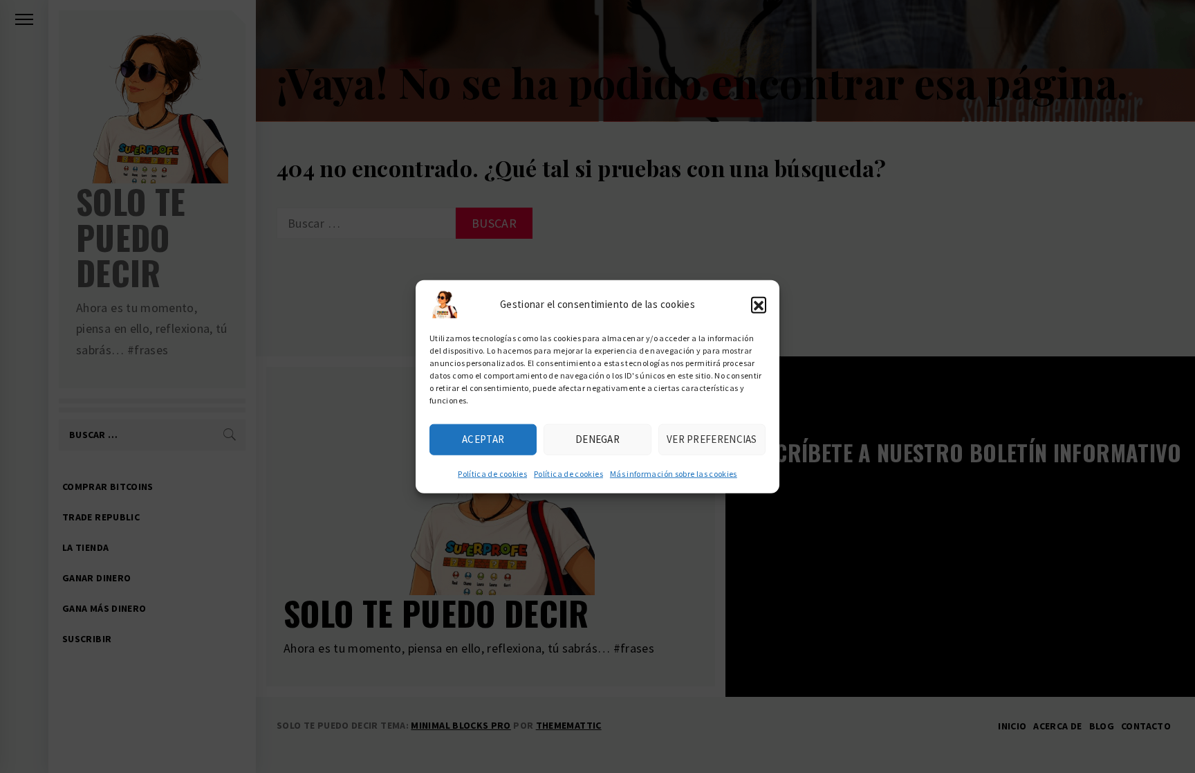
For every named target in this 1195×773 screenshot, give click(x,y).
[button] (759, 304)
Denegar (597, 439)
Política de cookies (492, 473)
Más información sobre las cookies (673, 473)
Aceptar (483, 439)
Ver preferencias (712, 439)
